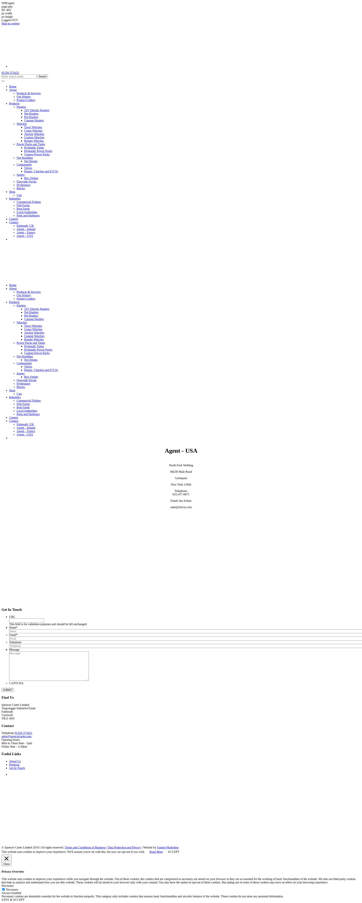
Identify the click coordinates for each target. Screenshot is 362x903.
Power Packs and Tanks (31, 144)
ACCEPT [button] (173, 851)
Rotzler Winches (34, 140)
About (13, 89)
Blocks (21, 188)
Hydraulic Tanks (34, 147)
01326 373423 (10, 72)
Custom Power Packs (37, 154)
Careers (13, 219)
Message (14, 649)
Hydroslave (23, 185)
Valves (28, 168)
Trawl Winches (33, 127)
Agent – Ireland (26, 229)
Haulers (21, 106)
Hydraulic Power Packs (38, 151)
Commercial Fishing (29, 202)
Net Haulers (31, 113)
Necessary (12, 889)
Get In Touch (17, 768)
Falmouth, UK (25, 225)
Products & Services (29, 93)
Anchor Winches (34, 134)
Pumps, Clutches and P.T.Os (41, 171)
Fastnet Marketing (168, 847)
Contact (13, 222)
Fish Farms (23, 205)
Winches (22, 123)
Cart (19, 195)
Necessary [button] (8, 885)
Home (12, 86)
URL (12, 616)
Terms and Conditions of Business (85, 847)
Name (13, 627)
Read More (156, 851)
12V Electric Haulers (36, 110)
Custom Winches (34, 137)
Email (13, 634)
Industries (15, 198)
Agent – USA (25, 235)
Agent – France (26, 232)
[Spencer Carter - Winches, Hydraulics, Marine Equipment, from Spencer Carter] (49, 59)
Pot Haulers (31, 117)
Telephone (15, 642)
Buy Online (31, 178)
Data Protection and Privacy (124, 847)
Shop (12, 191)
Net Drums (30, 161)
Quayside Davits (26, 181)
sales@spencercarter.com (16, 736)
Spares (21, 174)
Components (24, 164)
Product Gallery (26, 100)
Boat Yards (23, 208)
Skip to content (10, 23)
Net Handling (25, 157)
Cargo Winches (33, 130)
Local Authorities (27, 212)
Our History (24, 96)
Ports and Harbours (28, 215)
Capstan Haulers (34, 120)
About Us (15, 761)
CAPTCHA (16, 683)
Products (14, 103)
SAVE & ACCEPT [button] (13, 899)
